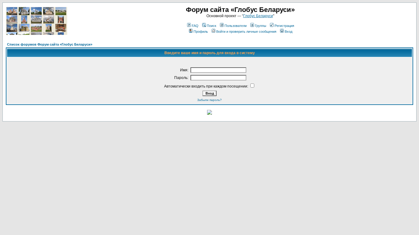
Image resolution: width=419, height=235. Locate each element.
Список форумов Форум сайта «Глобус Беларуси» (49, 44)
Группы (260, 26)
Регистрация (284, 26)
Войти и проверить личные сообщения (246, 31)
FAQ (195, 26)
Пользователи (236, 26)
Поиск (211, 26)
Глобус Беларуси (258, 16)
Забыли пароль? (209, 100)
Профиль (201, 31)
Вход (288, 31)
